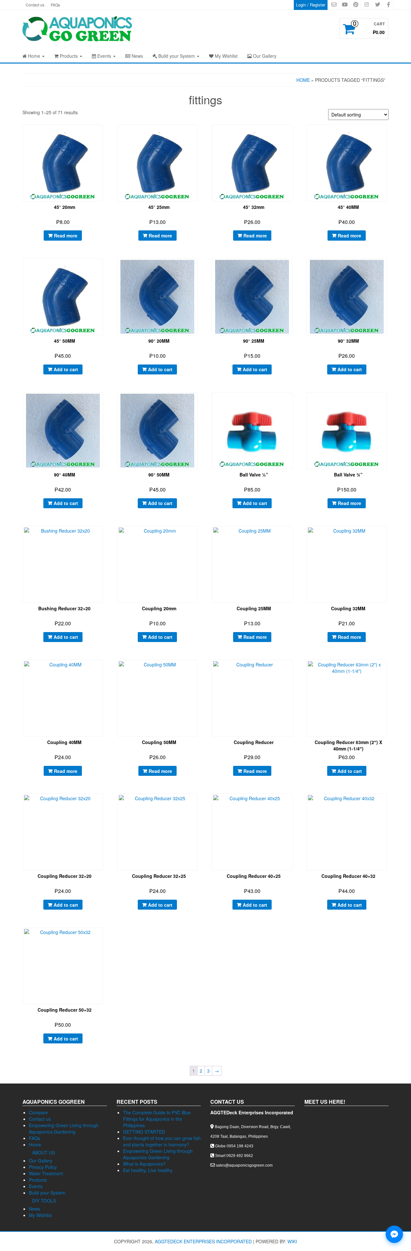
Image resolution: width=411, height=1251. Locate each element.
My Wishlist (226, 56)
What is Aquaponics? (144, 1164)
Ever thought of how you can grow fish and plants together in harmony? (162, 1141)
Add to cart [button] (66, 369)
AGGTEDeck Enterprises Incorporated (203, 1241)
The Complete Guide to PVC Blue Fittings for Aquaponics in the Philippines (157, 1118)
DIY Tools (44, 1200)
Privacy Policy (43, 1167)
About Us (43, 1152)
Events (104, 56)
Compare (38, 1112)
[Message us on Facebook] (394, 1234)
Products (68, 56)
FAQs (55, 4)
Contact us (35, 4)
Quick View (103, 134)
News (136, 56)
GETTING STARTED (144, 1131)
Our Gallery (264, 56)
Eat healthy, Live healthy (147, 1170)
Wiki (292, 1241)
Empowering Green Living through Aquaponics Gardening (64, 1128)
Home (34, 56)
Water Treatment (46, 1173)
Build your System (176, 56)
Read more (65, 235)
